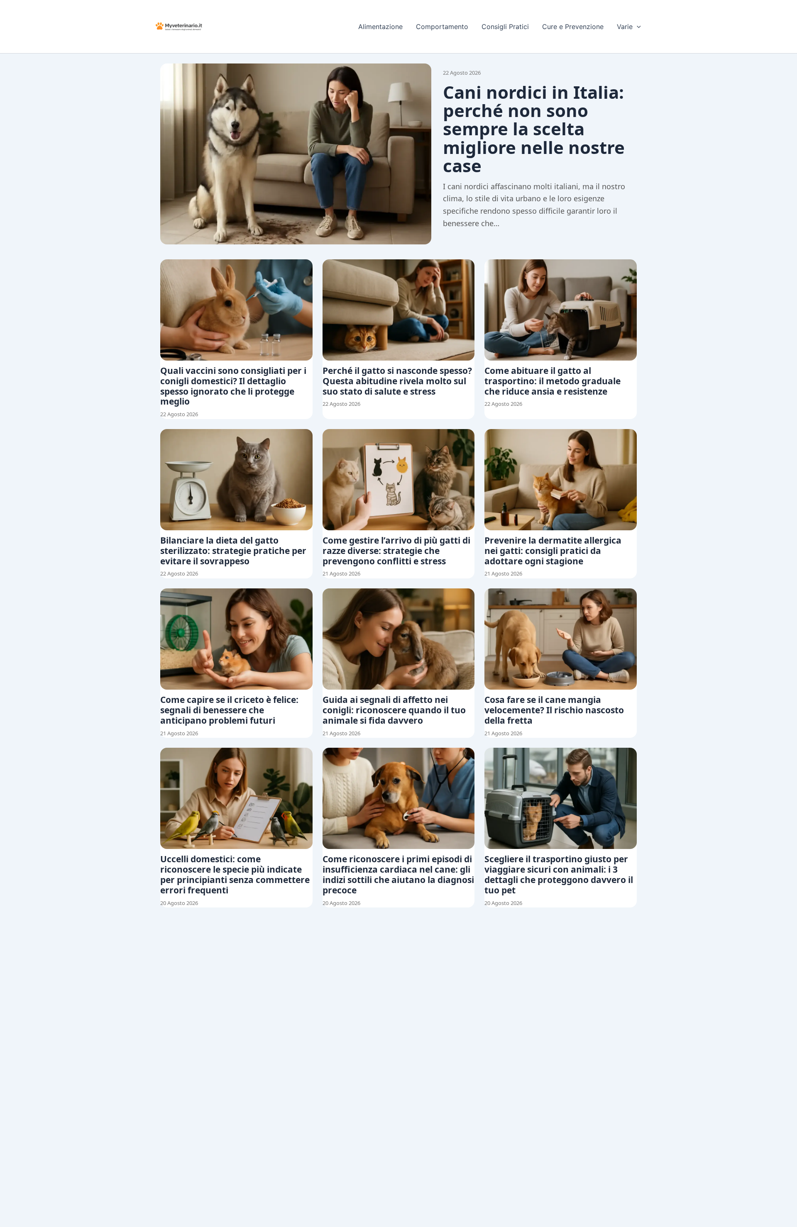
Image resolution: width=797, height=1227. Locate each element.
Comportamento (442, 26)
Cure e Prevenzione (573, 26)
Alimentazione (380, 26)
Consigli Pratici (505, 26)
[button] (637, 26)
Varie (625, 26)
